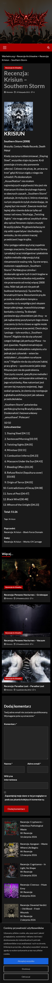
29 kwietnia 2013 (22, 598)
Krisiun (12, 519)
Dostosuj (26, 969)
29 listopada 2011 (23, 92)
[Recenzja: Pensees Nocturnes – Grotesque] (26, 575)
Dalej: (23, 539)
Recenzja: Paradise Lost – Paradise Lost (24, 686)
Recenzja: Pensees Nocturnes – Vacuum (24, 640)
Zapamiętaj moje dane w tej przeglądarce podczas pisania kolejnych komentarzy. (26, 797)
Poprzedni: (23, 530)
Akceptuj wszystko (26, 961)
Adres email (34, 763)
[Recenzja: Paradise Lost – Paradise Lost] (26, 666)
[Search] (48, 47)
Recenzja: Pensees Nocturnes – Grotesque (26, 594)
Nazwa (8, 763)
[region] (26, 953)
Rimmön (9, 92)
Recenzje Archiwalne (13, 68)
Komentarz (10, 724)
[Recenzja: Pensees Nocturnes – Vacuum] (26, 620)
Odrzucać (26, 976)
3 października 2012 (23, 690)
